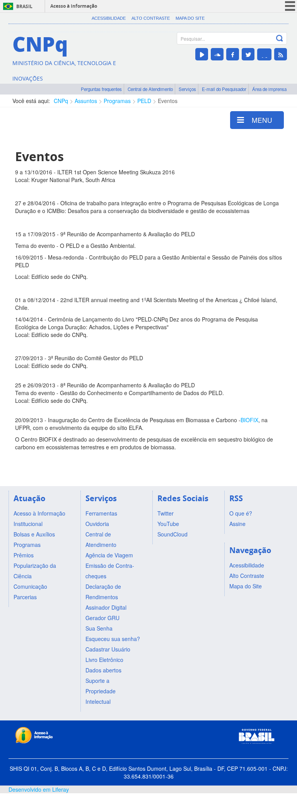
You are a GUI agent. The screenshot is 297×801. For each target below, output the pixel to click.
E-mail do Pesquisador (224, 89)
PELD (144, 101)
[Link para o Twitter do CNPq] (248, 54)
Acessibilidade (109, 18)
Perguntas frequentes (101, 89)
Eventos (168, 101)
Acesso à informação (73, 6)
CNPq (61, 101)
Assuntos (86, 101)
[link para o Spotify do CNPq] (264, 54)
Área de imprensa (269, 89)
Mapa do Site (190, 18)
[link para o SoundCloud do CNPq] (217, 54)
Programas (117, 101)
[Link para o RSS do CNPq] (280, 54)
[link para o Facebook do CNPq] (232, 54)
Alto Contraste (150, 18)
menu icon (290, 6)
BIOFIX (249, 420)
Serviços (187, 89)
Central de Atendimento (150, 89)
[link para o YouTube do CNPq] (201, 54)
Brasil (24, 6)
